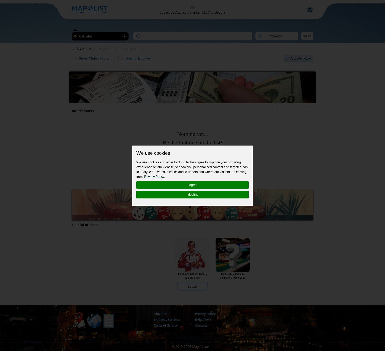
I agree (193, 185)
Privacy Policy (154, 176)
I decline (192, 194)
